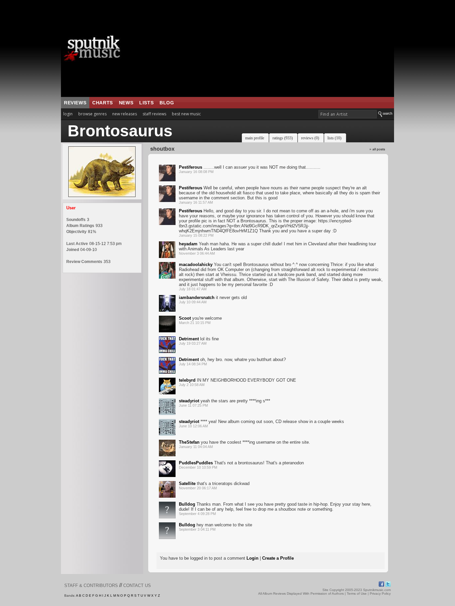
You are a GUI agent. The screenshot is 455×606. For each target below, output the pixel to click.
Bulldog (187, 504)
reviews (75, 102)
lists (146, 102)
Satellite (187, 483)
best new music (186, 114)
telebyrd (187, 380)
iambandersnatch (197, 297)
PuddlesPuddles (196, 462)
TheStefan (189, 442)
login (68, 114)
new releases (124, 114)
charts (102, 102)
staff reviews (154, 114)
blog (167, 102)
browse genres (92, 114)
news (126, 102)
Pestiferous (190, 167)
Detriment (189, 338)
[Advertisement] (269, 48)
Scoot (185, 318)
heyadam (188, 243)
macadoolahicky (196, 264)
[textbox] (347, 114)
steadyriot (189, 400)
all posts (378, 149)
